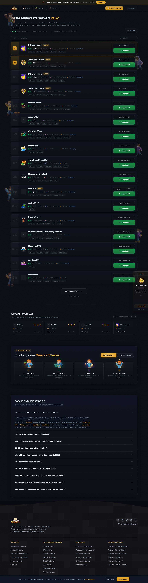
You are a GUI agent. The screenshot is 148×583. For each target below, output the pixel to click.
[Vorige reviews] (131, 316)
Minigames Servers (49, 568)
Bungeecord (66, 109)
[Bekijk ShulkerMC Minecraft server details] (23, 263)
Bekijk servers (107, 355)
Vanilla (44, 180)
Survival (141, 288)
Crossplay (56, 195)
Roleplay (32, 238)
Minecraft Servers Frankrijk (117, 565)
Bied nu (100, 2)
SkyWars (45, 425)
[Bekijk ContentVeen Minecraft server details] (23, 134)
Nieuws (28, 8)
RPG (51, 180)
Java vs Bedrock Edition (84, 557)
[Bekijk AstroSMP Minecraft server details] (23, 205)
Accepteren (123, 579)
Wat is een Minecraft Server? (85, 550)
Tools (54, 8)
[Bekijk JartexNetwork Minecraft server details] (23, 62)
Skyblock (48, 109)
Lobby (66, 166)
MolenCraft (34, 217)
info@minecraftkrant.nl (128, 524)
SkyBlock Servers (49, 557)
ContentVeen (35, 131)
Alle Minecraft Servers (18, 546)
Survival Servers (48, 546)
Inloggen (132, 8)
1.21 (50, 123)
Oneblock (47, 281)
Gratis (56, 123)
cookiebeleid (89, 579)
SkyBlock (86, 422)
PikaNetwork (35, 45)
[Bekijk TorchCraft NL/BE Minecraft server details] (23, 162)
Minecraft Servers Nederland (118, 546)
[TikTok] (127, 520)
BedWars (36, 425)
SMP (56, 180)
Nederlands (57, 166)
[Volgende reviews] (135, 316)
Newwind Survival (37, 174)
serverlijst (86, 425)
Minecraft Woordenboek (19, 554)
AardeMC (33, 116)
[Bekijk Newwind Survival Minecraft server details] (23, 177)
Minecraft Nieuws (17, 550)
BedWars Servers (49, 561)
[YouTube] (122, 520)
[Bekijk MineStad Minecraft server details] (23, 148)
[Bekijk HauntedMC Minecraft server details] (23, 248)
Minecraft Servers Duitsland (118, 554)
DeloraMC (33, 274)
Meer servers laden (72, 291)
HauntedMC (34, 245)
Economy (57, 109)
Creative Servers (49, 554)
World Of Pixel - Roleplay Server (45, 231)
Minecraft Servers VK (115, 561)
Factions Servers (49, 572)
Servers (40, 8)
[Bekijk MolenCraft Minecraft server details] (23, 220)
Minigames (57, 137)
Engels (58, 238)
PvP (47, 51)
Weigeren (110, 579)
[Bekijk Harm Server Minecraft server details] (23, 105)
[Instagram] (131, 520)
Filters (132, 30)
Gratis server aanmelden (19, 557)
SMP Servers (47, 550)
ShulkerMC (34, 260)
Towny (44, 123)
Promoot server (115, 8)
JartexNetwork (141, 285)
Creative (39, 51)
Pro (46, 45)
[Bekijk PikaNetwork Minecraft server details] (23, 48)
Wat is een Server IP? (83, 554)
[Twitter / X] (118, 520)
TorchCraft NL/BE (37, 159)
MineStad (33, 145)
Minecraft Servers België (116, 550)
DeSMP (32, 188)
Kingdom (61, 51)
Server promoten (17, 561)
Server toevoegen (125, 355)
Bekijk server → (141, 309)
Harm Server (34, 102)
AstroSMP (33, 202)
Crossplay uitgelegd (83, 561)
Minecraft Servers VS (115, 557)
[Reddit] (135, 520)
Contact (14, 565)
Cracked (53, 51)
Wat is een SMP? (81, 565)
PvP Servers (47, 565)
